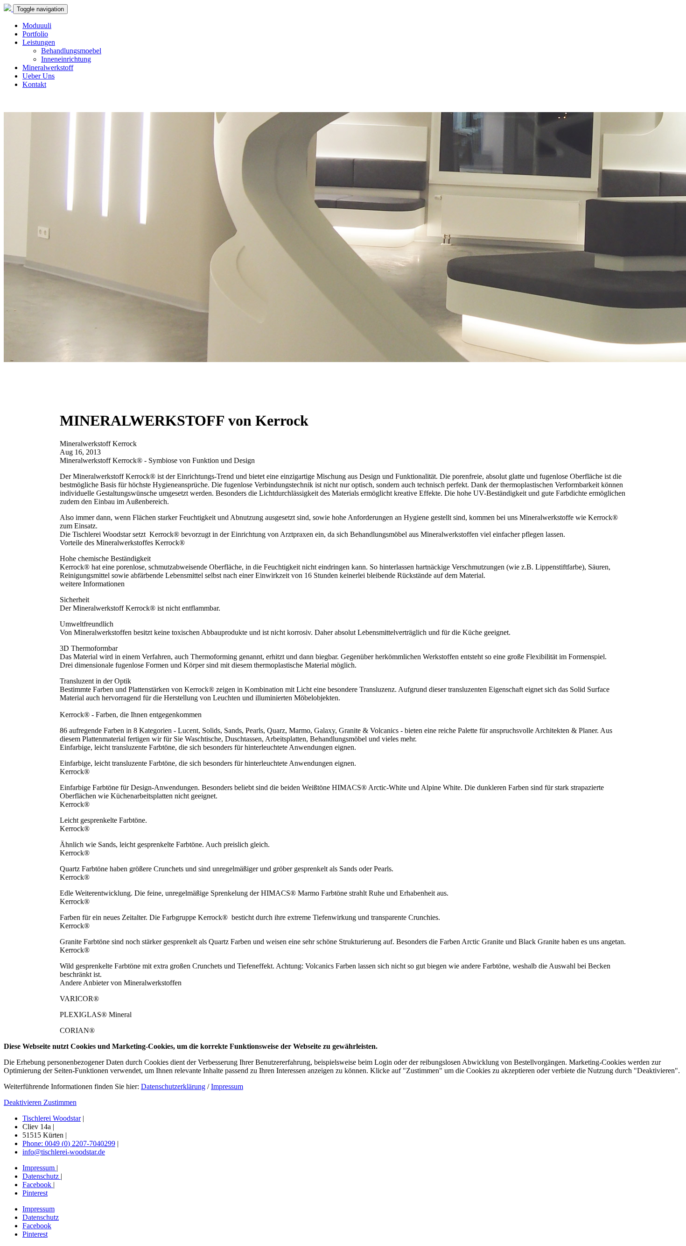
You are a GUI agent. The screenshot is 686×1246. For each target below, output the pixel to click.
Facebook (37, 1185)
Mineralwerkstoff (47, 67)
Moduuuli (36, 25)
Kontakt (34, 84)
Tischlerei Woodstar (51, 1118)
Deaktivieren (23, 1102)
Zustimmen (60, 1102)
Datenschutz (41, 1176)
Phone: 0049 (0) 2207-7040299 (68, 1143)
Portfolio (35, 34)
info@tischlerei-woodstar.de (63, 1152)
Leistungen (38, 42)
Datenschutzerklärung (173, 1086)
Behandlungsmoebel (71, 51)
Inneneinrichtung (66, 59)
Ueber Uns (38, 76)
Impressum (227, 1086)
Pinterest (35, 1193)
